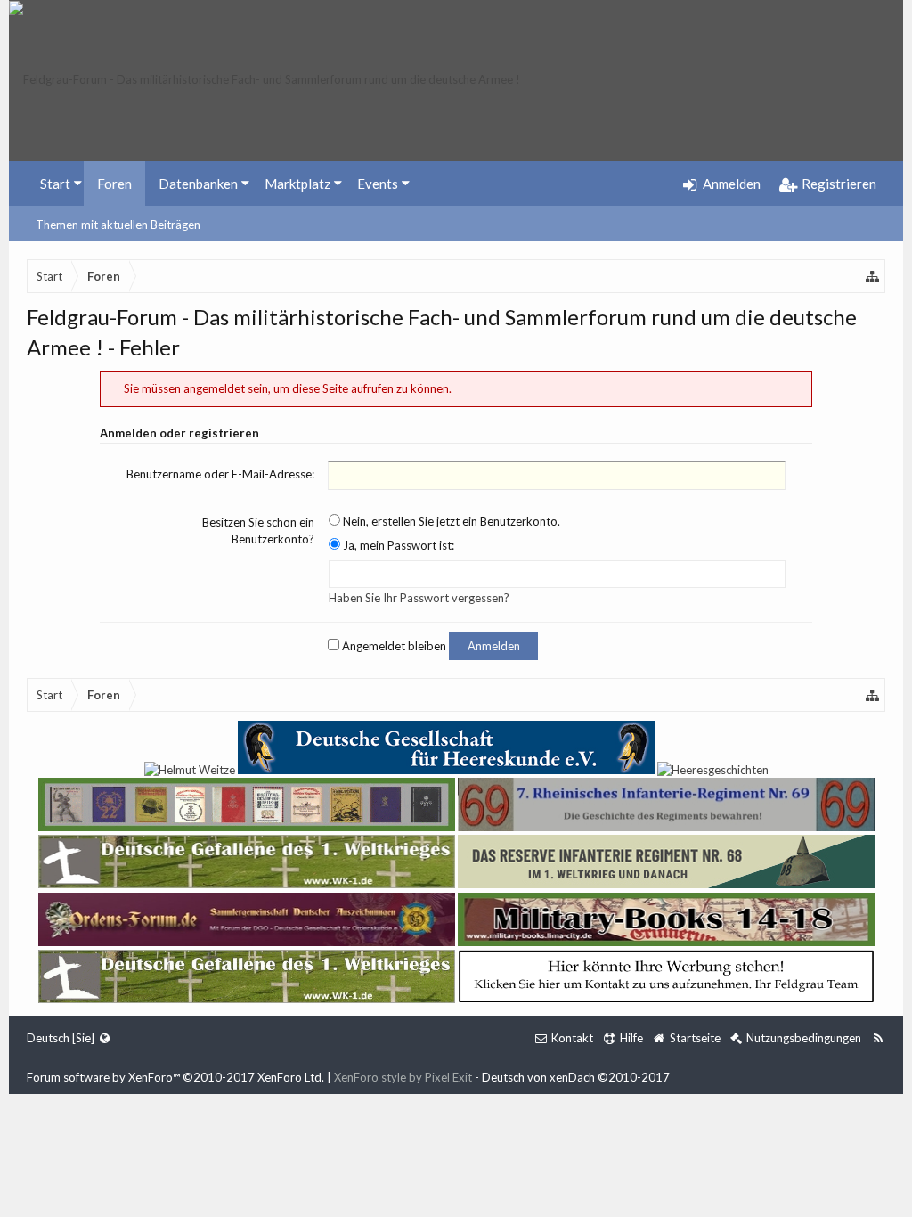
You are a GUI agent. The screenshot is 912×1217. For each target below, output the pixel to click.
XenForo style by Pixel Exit (403, 1077)
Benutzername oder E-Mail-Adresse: (220, 474)
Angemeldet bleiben (392, 646)
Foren (114, 184)
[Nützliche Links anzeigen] (873, 276)
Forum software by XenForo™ (175, 1077)
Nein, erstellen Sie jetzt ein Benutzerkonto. (450, 521)
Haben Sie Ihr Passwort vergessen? (419, 598)
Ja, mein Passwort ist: (397, 545)
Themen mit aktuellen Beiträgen (118, 224)
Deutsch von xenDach (576, 1077)
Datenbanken (198, 184)
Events (377, 184)
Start (55, 184)
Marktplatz (297, 184)
